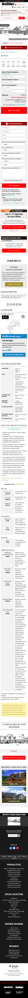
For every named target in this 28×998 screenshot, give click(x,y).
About (24, 856)
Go (18, 835)
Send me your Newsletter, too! (13, 180)
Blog (14, 856)
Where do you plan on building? (11, 159)
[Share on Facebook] (14, 304)
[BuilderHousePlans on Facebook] (10, 848)
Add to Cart (14, 110)
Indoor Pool (14, 906)
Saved (15, 7)
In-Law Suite (14, 904)
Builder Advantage (14, 952)
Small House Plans (14, 913)
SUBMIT (21, 18)
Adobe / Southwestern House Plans (14, 868)
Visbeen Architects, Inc (14, 937)
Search (4, 856)
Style (6, 52)
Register (19, 7)
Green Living (14, 928)
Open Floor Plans (14, 909)
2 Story (14, 915)
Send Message (14, 186)
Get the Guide (14, 250)
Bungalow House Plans (14, 870)
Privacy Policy (6, 15)
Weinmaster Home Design (14, 939)
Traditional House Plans (14, 885)
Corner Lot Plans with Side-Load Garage (14, 900)
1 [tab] (13, 41)
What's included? (6, 74)
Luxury (14, 907)
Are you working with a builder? (11, 153)
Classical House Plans (14, 872)
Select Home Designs (14, 932)
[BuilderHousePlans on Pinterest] (17, 848)
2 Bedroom (14, 898)
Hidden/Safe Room (14, 902)
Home (2, 52)
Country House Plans (14, 876)
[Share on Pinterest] (20, 304)
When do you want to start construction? (14, 142)
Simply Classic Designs (14, 933)
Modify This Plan (14, 284)
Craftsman (14, 878)
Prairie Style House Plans (14, 881)
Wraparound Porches (14, 917)
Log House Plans (13, 52)
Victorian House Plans (14, 887)
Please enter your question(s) (11, 168)
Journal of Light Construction (14, 956)
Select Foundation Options (10, 79)
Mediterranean (14, 880)
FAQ (19, 856)
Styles (10, 856)
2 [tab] (15, 41)
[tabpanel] (14, 31)
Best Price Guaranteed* (18, 97)
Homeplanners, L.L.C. (14, 930)
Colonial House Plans (14, 874)
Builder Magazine (14, 954)
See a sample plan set (14, 429)
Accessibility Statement (14, 975)
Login (23, 7)
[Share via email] (7, 304)
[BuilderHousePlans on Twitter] (14, 848)
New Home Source (14, 950)
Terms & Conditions (21, 13)
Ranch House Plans (14, 883)
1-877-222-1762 (20, 105)
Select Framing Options (9, 85)
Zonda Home (14, 957)
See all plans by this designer (14, 758)
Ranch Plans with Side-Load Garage (14, 911)
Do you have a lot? (7, 147)
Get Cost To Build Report (14, 227)
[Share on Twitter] (17, 304)
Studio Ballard (14, 935)
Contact (14, 858)
